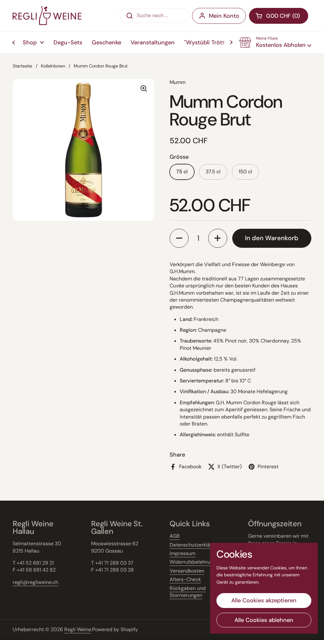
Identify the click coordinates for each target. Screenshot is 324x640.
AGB (175, 536)
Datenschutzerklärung (195, 544)
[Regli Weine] (47, 15)
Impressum (183, 553)
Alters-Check (185, 579)
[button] (275, 42)
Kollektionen (53, 66)
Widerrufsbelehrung (193, 562)
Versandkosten (187, 570)
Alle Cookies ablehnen (263, 620)
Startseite (22, 66)
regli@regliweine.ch (35, 582)
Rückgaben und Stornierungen (188, 591)
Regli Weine (77, 629)
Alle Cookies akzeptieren (263, 600)
